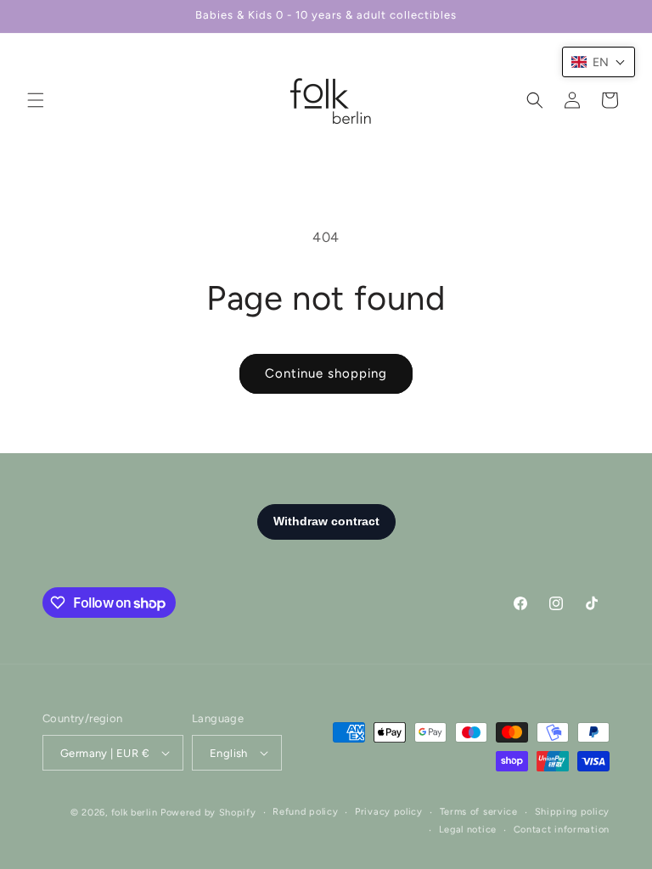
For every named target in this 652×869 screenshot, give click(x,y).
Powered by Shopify (208, 812)
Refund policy (305, 811)
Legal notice (468, 829)
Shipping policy (572, 811)
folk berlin (134, 812)
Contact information (562, 829)
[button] (35, 100)
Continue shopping (326, 373)
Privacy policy (389, 811)
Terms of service (479, 811)
